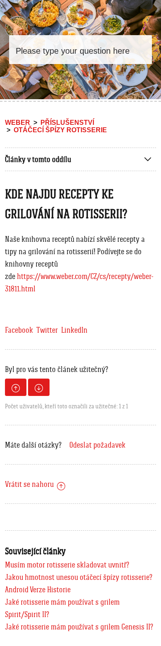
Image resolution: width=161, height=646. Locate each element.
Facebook (19, 329)
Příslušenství (67, 122)
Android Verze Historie (38, 589)
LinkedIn (74, 329)
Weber (17, 122)
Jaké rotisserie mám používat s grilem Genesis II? (79, 626)
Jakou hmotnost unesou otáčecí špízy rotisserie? (78, 577)
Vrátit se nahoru (29, 484)
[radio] (15, 387)
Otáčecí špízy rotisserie (60, 129)
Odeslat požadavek (97, 444)
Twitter (47, 329)
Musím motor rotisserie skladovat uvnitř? (67, 564)
